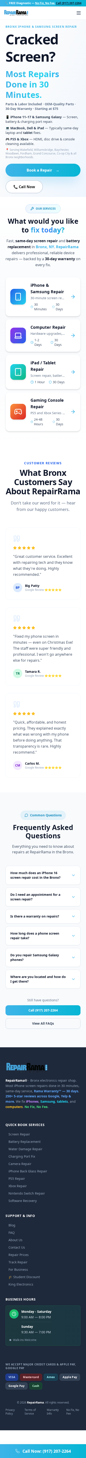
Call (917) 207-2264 (43, 1010)
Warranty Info (53, 1412)
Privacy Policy (10, 1412)
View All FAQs (43, 1023)
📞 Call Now (24, 186)
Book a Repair (43, 170)
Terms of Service (30, 1412)
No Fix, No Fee (72, 1412)
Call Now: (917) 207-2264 (46, 1451)
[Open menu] (78, 13)
